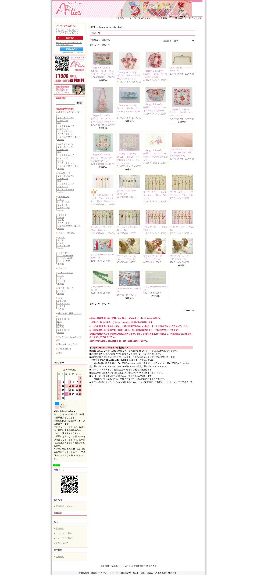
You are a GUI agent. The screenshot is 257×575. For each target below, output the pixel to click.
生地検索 (60, 556)
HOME (93, 27)
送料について (62, 543)
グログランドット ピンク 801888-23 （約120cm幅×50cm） (181, 152)
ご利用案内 (161, 18)
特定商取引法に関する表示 (144, 566)
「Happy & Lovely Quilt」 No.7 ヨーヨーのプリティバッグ (129, 75)
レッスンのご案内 (64, 533)
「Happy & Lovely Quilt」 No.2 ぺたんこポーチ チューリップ (102, 71)
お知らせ (58, 500)
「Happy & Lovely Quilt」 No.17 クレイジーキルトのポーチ (154, 107)
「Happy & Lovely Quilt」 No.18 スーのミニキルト (181, 112)
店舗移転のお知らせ (65, 506)
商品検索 (58, 550)
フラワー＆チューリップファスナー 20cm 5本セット (154, 195)
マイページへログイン (140, 18)
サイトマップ (195, 18)
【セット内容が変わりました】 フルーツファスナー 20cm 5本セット (102, 198)
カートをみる (117, 18)
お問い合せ (178, 18)
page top (190, 310)
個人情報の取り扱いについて (114, 566)
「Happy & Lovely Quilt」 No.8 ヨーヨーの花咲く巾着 (155, 74)
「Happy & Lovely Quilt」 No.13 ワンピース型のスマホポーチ (102, 118)
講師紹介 (60, 528)
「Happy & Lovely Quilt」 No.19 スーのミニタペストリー (102, 157)
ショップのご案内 (64, 538)
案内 (56, 522)
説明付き (94, 40)
